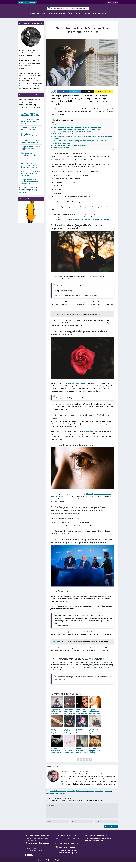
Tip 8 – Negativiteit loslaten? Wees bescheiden (69, 145)
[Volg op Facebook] (32, 855)
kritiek (72, 791)
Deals (70, 13)
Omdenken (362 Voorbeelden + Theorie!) (29, 135)
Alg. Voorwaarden (43, 860)
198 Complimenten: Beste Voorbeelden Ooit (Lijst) (30, 141)
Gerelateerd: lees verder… (62, 148)
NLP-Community (99, 13)
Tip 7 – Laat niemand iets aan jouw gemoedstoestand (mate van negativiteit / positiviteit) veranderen (80, 142)
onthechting (99, 791)
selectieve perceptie (90, 431)
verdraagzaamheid (79, 383)
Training (41, 13)
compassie (66, 383)
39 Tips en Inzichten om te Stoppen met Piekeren (30, 148)
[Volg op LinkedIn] (29, 855)
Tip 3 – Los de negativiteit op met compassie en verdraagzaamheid (76, 129)
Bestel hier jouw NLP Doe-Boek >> (67, 843)
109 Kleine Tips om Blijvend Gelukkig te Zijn (30, 114)
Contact (86, 13)
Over (78, 13)
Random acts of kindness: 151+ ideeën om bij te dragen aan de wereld (30, 165)
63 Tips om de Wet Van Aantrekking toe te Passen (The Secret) (30, 182)
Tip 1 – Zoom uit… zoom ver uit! (64, 125)
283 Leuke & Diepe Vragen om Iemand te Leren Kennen (30, 121)
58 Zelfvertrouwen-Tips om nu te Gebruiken (29, 129)
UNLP (37, 86)
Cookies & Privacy (53, 860)
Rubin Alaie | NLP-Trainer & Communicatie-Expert (77, 771)
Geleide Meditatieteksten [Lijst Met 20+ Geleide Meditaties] (30, 173)
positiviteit (50, 793)
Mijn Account (62, 860)
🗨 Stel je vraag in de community (38, 843)
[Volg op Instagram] (27, 855)
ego (68, 791)
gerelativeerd (103, 207)
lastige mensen (81, 791)
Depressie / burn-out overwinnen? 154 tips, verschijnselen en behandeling (29, 156)
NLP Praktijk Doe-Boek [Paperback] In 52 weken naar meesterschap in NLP (68, 850)
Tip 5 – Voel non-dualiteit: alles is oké (66, 134)
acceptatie (54, 791)
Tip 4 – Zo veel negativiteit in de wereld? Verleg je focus (72, 132)
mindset (91, 791)
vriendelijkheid (60, 793)
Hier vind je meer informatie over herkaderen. (92, 219)
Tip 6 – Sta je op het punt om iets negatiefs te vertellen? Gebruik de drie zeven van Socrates (82, 137)
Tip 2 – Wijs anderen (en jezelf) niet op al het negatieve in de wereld (77, 127)
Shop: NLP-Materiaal (57, 13)
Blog (32, 13)
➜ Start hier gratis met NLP (27, 2)
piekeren (108, 791)
